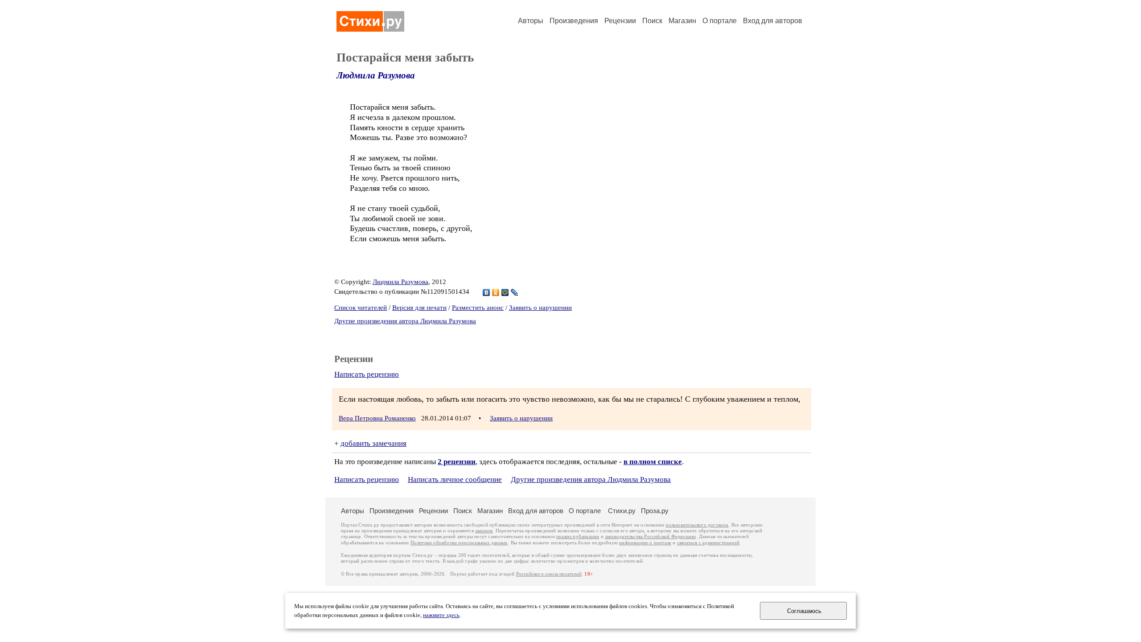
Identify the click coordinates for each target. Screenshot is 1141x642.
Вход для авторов (772, 21)
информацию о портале (645, 542)
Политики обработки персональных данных (459, 542)
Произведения (574, 21)
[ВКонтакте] (486, 292)
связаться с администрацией (708, 542)
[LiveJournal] (514, 292)
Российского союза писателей (549, 574)
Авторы (530, 21)
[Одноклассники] (496, 292)
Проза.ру (655, 510)
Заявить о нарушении (540, 307)
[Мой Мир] (505, 292)
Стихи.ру (622, 510)
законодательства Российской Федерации (650, 536)
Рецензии (620, 21)
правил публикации (577, 536)
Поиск (652, 21)
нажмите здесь (441, 615)
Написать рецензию (366, 374)
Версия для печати (419, 307)
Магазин (682, 21)
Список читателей (360, 307)
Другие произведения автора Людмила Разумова (405, 321)
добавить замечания (373, 443)
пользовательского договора (696, 525)
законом (484, 530)
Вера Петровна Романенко (377, 418)
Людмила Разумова (376, 75)
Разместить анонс (478, 307)
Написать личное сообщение (455, 479)
